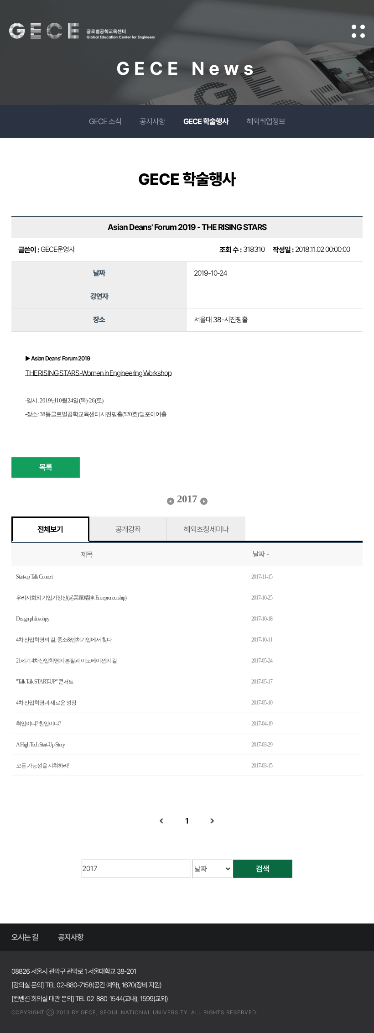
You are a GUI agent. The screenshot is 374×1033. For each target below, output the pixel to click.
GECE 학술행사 (206, 121)
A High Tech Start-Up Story (40, 744)
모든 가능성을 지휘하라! (42, 765)
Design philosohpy (32, 619)
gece (93, 31)
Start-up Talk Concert (34, 577)
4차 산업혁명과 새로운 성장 (46, 702)
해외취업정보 (266, 121)
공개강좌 (128, 529)
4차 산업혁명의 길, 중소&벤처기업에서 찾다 (64, 639)
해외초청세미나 (206, 529)
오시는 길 (24, 937)
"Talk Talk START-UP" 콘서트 (44, 681)
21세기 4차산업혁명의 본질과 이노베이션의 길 (66, 660)
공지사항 (152, 121)
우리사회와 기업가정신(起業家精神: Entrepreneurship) (71, 598)
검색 (263, 868)
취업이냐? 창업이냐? (38, 723)
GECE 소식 (105, 121)
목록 (45, 467)
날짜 (259, 554)
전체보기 (50, 529)
